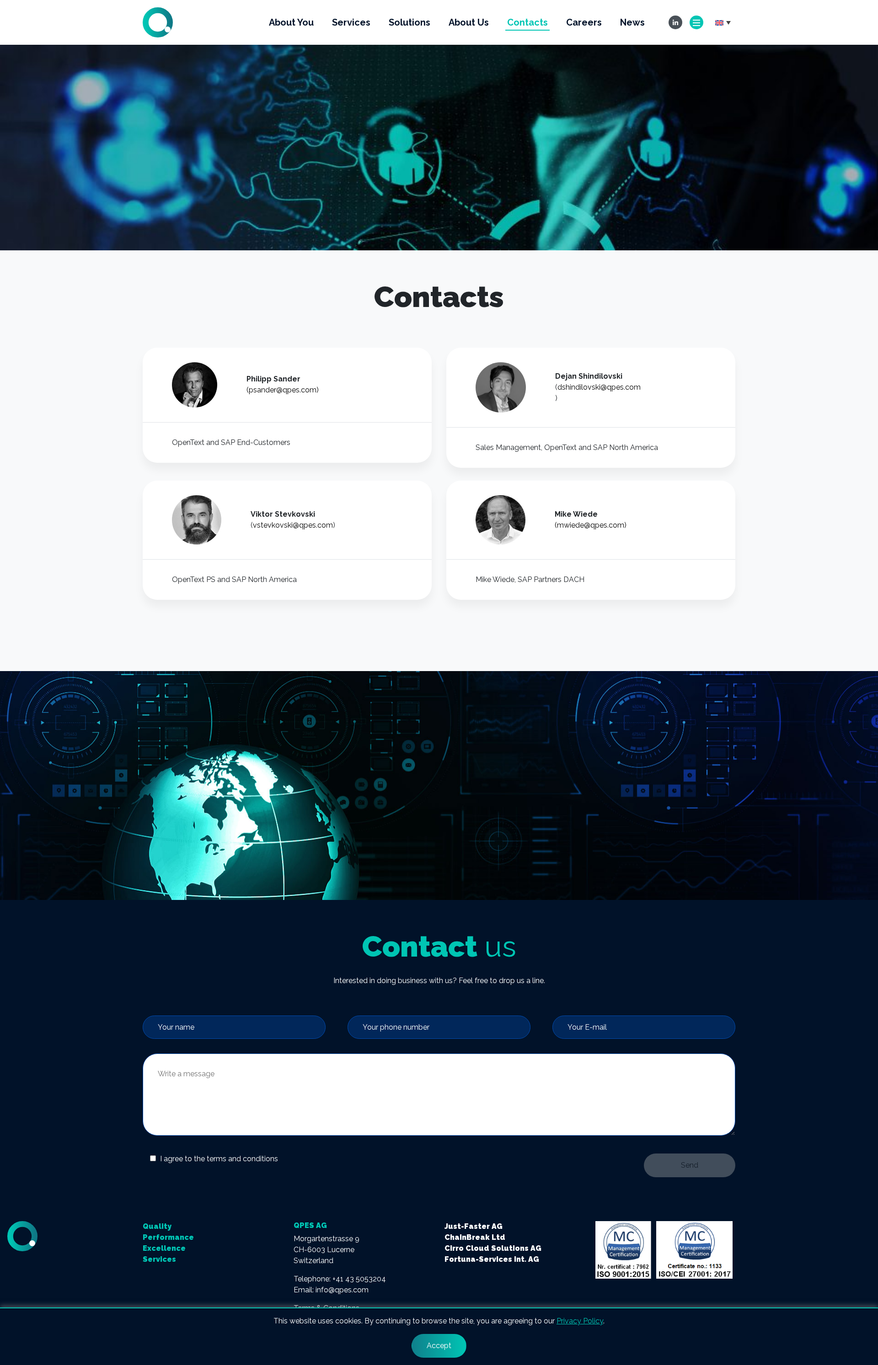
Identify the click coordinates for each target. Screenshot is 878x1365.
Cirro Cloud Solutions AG (492, 1248)
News (632, 22)
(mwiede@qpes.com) (590, 525)
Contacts (527, 22)
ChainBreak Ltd (474, 1237)
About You (291, 22)
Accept (439, 1345)
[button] (723, 22)
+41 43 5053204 (359, 1279)
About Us (469, 22)
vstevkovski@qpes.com (293, 525)
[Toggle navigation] (696, 22)
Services (351, 22)
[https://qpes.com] (158, 21)
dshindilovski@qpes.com (599, 387)
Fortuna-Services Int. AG (491, 1259)
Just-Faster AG (473, 1226)
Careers (584, 22)
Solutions (409, 22)
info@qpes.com (342, 1290)
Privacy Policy (580, 1321)
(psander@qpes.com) (282, 390)
